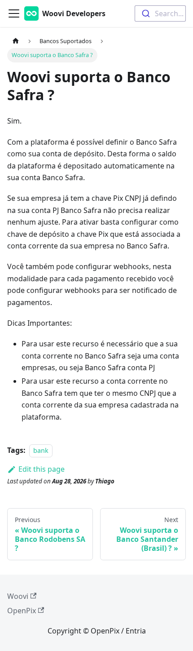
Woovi (17, 596)
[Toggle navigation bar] (14, 13)
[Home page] (15, 41)
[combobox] (160, 13)
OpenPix (21, 611)
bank (40, 450)
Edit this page (41, 469)
